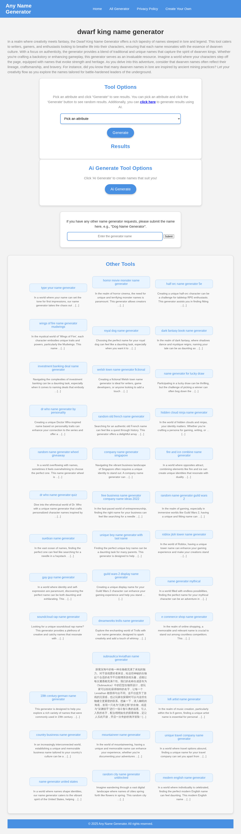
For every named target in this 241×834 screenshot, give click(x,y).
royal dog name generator (121, 330)
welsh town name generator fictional (121, 369)
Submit (169, 236)
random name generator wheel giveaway (58, 453)
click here (148, 102)
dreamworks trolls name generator (121, 620)
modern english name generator (184, 777)
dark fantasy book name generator (184, 330)
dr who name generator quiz (58, 494)
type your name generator (58, 287)
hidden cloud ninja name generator (184, 412)
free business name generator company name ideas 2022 (121, 497)
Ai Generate (121, 189)
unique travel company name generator (184, 737)
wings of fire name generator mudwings (58, 325)
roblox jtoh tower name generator (184, 534)
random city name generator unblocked (121, 776)
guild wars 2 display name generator (121, 575)
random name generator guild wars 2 (184, 497)
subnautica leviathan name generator (121, 658)
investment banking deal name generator (58, 368)
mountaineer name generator (121, 734)
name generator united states (58, 781)
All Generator (119, 9)
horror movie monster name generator (121, 282)
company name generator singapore (121, 453)
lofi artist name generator (184, 699)
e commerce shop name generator (184, 616)
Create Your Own (178, 9)
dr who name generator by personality (58, 410)
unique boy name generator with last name (121, 536)
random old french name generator (121, 416)
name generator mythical (184, 581)
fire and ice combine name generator (184, 453)
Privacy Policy (147, 9)
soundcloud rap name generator (58, 616)
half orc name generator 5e (184, 283)
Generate (120, 133)
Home (97, 9)
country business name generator (58, 734)
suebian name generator (58, 538)
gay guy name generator (58, 577)
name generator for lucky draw (184, 373)
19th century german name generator (58, 697)
